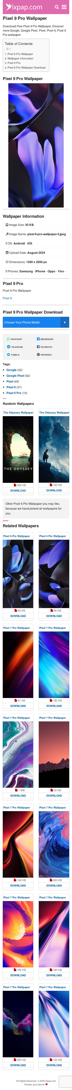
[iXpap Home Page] (24, 6)
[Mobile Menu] (64, 7)
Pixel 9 (7, 298)
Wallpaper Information (20, 58)
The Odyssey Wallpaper (18, 412)
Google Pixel (15, 375)
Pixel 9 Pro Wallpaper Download (26, 67)
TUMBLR (14, 354)
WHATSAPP (16, 339)
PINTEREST (46, 354)
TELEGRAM (17, 347)
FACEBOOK (46, 347)
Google (11, 370)
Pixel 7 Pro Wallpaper (16, 628)
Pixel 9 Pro (14, 63)
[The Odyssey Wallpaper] (18, 449)
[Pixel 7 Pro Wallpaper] (18, 664)
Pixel (10, 381)
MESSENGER (46, 339)
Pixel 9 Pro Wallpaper (20, 54)
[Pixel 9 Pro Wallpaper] (36, 145)
